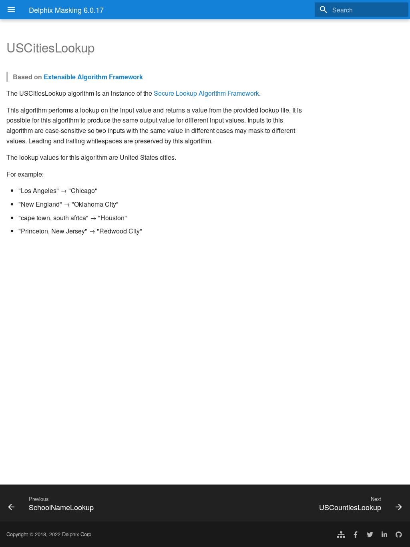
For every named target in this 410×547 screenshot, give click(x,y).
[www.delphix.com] (341, 534)
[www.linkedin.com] (384, 534)
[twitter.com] (370, 534)
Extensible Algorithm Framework (93, 76)
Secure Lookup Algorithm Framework (206, 93)
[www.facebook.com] (355, 534)
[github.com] (398, 534)
